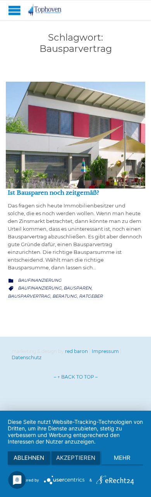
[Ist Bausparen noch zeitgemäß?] (75, 135)
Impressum (105, 351)
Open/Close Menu (14, 10)
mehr (122, 457)
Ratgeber (91, 296)
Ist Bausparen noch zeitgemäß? (53, 192)
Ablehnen (29, 457)
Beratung (64, 296)
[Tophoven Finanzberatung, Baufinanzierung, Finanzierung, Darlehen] (50, 10)
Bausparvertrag (29, 296)
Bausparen (77, 288)
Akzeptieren (75, 457)
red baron (76, 351)
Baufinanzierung (40, 280)
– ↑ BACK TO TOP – (76, 377)
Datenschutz (26, 357)
